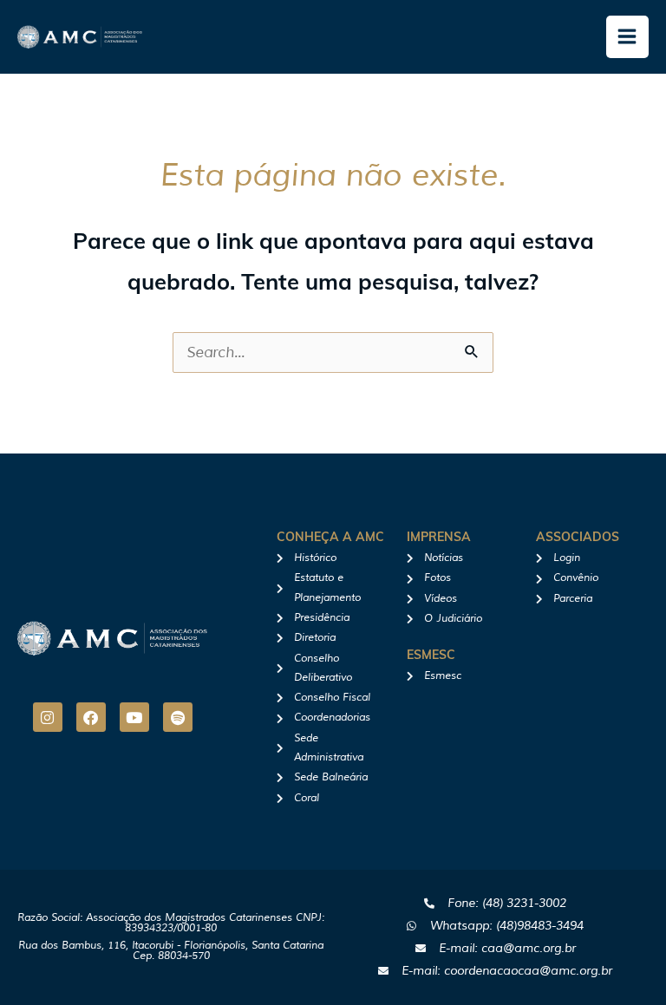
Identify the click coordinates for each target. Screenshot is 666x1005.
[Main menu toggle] (628, 37)
